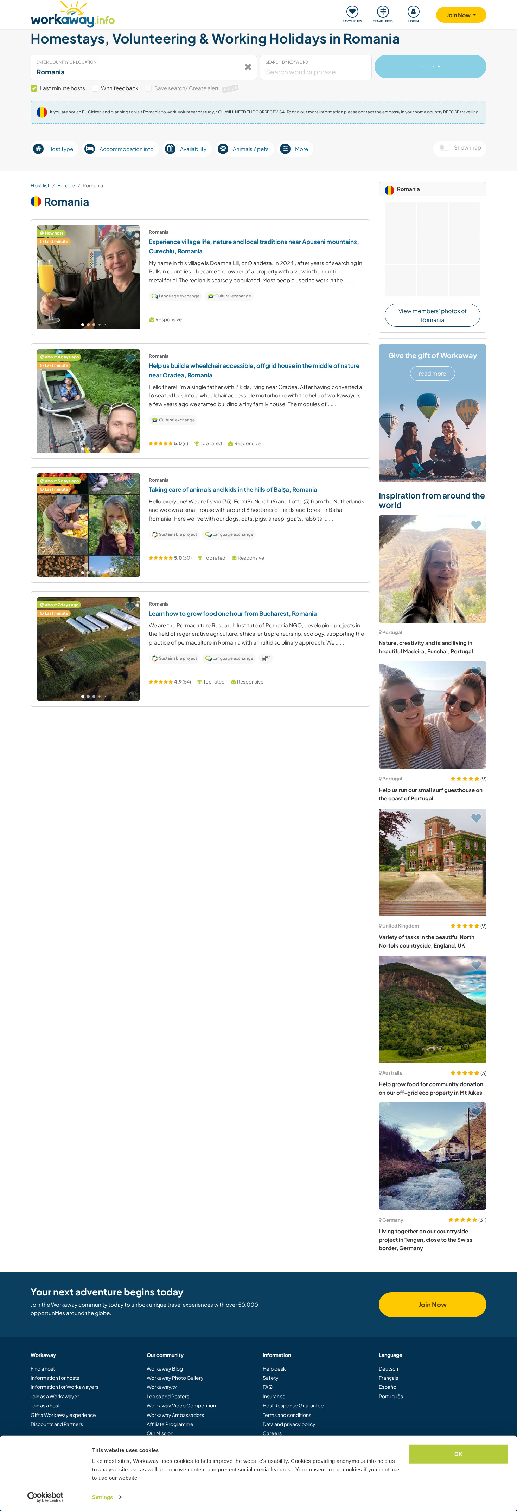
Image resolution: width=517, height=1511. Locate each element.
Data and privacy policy (289, 1424)
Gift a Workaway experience (63, 1415)
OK (458, 1454)
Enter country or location (66, 62)
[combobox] (144, 67)
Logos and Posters (168, 1396)
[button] (82, 324)
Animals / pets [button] (251, 148)
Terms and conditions (287, 1415)
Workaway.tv (162, 1387)
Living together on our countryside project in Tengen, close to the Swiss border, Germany (425, 1240)
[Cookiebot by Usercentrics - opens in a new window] (45, 1497)
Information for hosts (55, 1377)
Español (388, 1387)
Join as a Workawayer (55, 1396)
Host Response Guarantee (293, 1405)
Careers (272, 1433)
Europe (66, 185)
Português (391, 1396)
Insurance (274, 1396)
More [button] (301, 148)
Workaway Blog (165, 1368)
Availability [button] (193, 148)
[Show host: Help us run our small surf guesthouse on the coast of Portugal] (432, 715)
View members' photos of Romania (432, 315)
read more (432, 373)
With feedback (119, 88)
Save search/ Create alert (195, 88)
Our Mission (160, 1433)
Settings (102, 1497)
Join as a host (45, 1405)
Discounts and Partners (57, 1424)
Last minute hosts (62, 88)
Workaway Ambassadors (175, 1415)
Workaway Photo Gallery (175, 1377)
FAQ (268, 1387)
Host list (40, 185)
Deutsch (388, 1368)
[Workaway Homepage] (73, 13)
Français (388, 1377)
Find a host (43, 1368)
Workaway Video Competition (181, 1405)
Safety (271, 1377)
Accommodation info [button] (127, 148)
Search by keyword (287, 62)
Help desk (274, 1368)
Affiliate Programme (170, 1424)
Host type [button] (60, 148)
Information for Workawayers (64, 1387)
